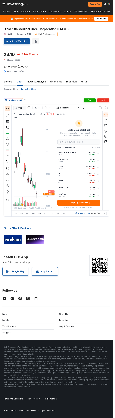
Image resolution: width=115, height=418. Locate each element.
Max (64, 213)
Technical (71, 81)
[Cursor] (7, 108)
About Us (63, 314)
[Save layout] (100, 108)
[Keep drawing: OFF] (7, 174)
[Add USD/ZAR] (98, 195)
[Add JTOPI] (98, 153)
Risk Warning (51, 399)
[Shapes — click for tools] (7, 127)
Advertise (63, 320)
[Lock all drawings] (7, 180)
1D (16, 213)
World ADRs (81, 11)
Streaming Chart (11, 89)
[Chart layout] (92, 108)
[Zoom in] (29, 202)
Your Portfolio (9, 326)
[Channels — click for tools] (7, 121)
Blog (4, 314)
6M (39, 213)
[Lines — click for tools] (7, 116)
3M (33, 213)
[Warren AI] (105, 141)
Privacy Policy (34, 399)
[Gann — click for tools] (7, 138)
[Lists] (105, 125)
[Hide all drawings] (7, 185)
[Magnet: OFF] (7, 168)
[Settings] (52, 208)
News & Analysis (36, 81)
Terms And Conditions (13, 399)
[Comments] (105, 136)
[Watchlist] (105, 114)
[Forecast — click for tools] (7, 150)
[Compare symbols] (29, 108)
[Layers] (7, 192)
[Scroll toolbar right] (107, 108)
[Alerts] (105, 120)
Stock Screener (22, 11)
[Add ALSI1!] (98, 160)
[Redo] (84, 108)
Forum (84, 81)
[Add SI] (98, 181)
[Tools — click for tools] (7, 155)
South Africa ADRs (100, 11)
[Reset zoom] (41, 202)
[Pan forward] (37, 202)
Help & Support (66, 326)
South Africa (39, 11)
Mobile (5, 320)
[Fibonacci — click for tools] (7, 133)
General (8, 81)
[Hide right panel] (54, 160)
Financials (56, 81)
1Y (52, 213)
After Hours (55, 11)
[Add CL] (98, 188)
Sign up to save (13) (80, 202)
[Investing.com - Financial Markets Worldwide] (17, 4)
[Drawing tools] (12, 160)
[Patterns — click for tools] (7, 144)
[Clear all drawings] (7, 199)
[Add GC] (98, 174)
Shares (7, 11)
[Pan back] (33, 202)
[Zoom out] (25, 202)
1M (27, 213)
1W (21, 213)
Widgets (6, 332)
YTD (46, 213)
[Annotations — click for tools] (7, 161)
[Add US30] (98, 167)
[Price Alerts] (73, 108)
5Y (58, 213)
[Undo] (79, 108)
